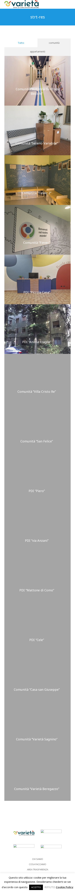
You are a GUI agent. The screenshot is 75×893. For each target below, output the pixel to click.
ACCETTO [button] (36, 887)
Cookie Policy (64, 887)
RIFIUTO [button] (49, 887)
